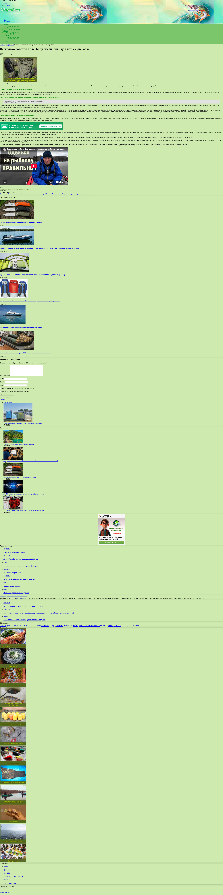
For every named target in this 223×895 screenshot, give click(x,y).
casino (3, 625)
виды (26, 626)
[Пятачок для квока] (13, 822)
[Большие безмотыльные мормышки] (13, 744)
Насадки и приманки (11, 29)
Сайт (1, 385)
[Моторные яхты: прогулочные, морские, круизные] (13, 324)
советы (137, 626)
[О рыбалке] (10, 17)
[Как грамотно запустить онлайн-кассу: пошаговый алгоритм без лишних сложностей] (13, 459)
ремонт (129, 625)
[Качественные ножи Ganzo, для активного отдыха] (17, 218)
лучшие (66, 626)
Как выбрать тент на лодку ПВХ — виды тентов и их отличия (25, 353)
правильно (103, 625)
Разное (6, 35)
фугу (141, 625)
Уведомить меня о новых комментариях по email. (18, 388)
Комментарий (5, 375)
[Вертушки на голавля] (13, 764)
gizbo (9, 626)
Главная (2, 45)
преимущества (114, 625)
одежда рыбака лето (6, 189)
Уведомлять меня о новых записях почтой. (16, 391)
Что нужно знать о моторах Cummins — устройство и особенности (24, 510)
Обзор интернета (12, 38)
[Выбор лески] (13, 862)
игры (53, 626)
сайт (133, 625)
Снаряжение (8, 34)
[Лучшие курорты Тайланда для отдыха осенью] (13, 443)
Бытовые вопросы (13, 37)
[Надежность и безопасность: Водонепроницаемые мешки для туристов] (14, 297)
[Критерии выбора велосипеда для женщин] (13, 686)
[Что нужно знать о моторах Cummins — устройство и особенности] (13, 509)
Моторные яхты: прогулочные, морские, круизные (21, 327)
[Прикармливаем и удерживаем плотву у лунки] (13, 705)
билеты (22, 625)
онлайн (83, 625)
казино (59, 625)
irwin (12, 625)
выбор (38, 625)
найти (71, 625)
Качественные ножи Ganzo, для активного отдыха (21, 222)
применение (124, 625)
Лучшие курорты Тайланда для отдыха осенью (18, 444)
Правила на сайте (13, 26)
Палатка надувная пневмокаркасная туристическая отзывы (22, 423)
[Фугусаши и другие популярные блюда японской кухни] (13, 666)
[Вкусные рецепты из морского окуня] (13, 647)
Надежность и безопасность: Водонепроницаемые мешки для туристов (30, 301)
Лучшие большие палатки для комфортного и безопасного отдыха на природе (33, 275)
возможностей (32, 625)
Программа (20, 598)
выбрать (45, 625)
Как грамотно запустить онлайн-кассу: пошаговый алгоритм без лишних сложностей (30, 461)
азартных (17, 626)
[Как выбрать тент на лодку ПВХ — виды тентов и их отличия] (17, 349)
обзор (76, 625)
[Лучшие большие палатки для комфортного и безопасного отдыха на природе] (14, 271)
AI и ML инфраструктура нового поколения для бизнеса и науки (23, 494)
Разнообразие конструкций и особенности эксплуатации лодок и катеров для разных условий (39, 248)
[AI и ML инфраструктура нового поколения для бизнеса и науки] (13, 492)
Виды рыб (7, 27)
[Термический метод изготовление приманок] (13, 725)
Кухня (5, 31)
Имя (2, 379)
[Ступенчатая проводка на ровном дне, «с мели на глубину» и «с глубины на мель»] (13, 803)
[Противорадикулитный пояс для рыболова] (13, 783)
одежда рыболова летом (22, 189)
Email (2, 382)
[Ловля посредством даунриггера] (13, 842)
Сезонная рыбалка (11, 32)
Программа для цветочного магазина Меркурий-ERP (13, 596)
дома (50, 625)
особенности (93, 625)
